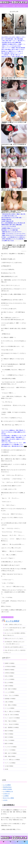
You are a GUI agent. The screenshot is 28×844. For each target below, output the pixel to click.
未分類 (6, 769)
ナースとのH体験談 (9, 708)
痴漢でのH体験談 (9, 743)
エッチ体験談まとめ (8, 791)
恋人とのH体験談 (9, 682)
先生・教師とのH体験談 (10, 705)
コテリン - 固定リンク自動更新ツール (25, 56)
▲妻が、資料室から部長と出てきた (13, 624)
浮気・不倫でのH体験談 (10, 721)
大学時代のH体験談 (9, 672)
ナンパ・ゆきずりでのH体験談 (12, 717)
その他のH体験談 (9, 766)
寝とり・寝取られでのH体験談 (12, 711)
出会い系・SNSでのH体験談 (8, 617)
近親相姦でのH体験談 (10, 698)
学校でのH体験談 (9, 734)
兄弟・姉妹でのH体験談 (10, 689)
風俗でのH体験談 (9, 730)
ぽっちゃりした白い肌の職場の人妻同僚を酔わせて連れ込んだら (14, 634)
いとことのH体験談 (9, 692)
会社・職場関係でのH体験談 (12, 727)
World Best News (7, 787)
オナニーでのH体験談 (10, 750)
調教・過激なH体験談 (10, 756)
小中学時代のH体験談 (10, 666)
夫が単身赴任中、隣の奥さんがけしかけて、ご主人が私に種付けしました (13, 642)
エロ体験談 (5, 795)
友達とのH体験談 (9, 676)
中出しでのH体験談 (9, 740)
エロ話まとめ (6, 793)
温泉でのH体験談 (9, 737)
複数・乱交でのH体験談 (10, 753)
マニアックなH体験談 (10, 762)
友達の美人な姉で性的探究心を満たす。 (14, 647)
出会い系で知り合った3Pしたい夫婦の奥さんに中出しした (14, 651)
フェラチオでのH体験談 (10, 746)
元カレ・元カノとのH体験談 (12, 695)
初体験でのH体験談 (9, 663)
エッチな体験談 (12, 621)
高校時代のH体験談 (9, 669)
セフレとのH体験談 (9, 679)
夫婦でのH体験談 (9, 685)
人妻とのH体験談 (9, 701)
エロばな (5, 800)
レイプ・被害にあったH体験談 (12, 759)
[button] (25, 401)
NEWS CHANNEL (7, 789)
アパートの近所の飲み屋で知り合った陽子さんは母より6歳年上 (14, 629)
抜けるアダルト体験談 (8, 798)
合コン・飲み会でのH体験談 (12, 724)
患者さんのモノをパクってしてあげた (14, 638)
